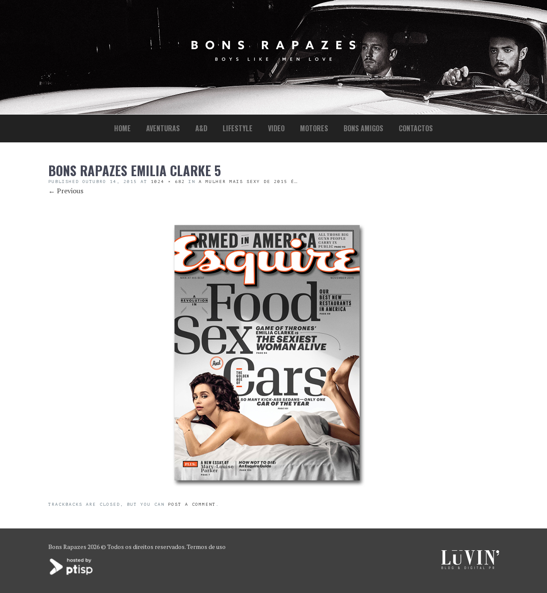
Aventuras (163, 128)
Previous (65, 190)
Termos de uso (206, 547)
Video (276, 128)
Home (122, 128)
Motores (314, 128)
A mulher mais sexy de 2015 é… (248, 181)
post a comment (192, 504)
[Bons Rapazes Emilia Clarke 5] (267, 496)
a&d (201, 128)
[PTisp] (71, 574)
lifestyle (238, 128)
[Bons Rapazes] (273, 58)
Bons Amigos (363, 128)
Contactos (416, 128)
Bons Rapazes (67, 547)
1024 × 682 (168, 181)
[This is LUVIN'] (470, 567)
